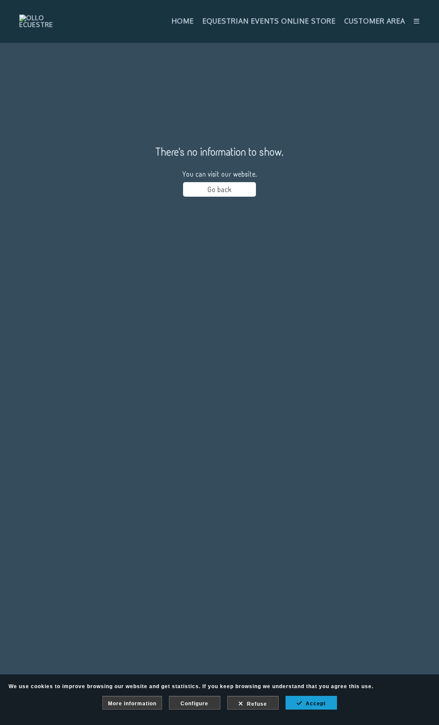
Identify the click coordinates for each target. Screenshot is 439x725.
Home (182, 21)
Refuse (255, 704)
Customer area (374, 21)
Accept (314, 704)
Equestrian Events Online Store (269, 21)
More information (132, 704)
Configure (194, 704)
